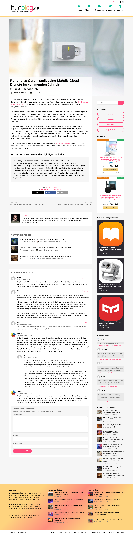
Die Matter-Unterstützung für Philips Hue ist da (113, 467)
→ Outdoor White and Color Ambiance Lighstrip (109, 359)
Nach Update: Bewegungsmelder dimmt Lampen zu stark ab (27, 204)
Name (15, 435)
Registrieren (110, 130)
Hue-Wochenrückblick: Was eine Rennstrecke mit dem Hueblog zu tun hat (68, 493)
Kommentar (17, 414)
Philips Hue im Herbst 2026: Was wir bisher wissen (68, 499)
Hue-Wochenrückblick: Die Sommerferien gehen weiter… (68, 506)
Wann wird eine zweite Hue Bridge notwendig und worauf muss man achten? (113, 460)
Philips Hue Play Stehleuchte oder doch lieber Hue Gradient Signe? (108, 493)
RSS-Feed (68, 532)
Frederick (48, 258)
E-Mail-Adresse (18, 443)
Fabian (34, 93)
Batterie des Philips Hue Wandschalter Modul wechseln (112, 411)
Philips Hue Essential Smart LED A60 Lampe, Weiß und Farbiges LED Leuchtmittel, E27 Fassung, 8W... (111, 159)
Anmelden (111, 125)
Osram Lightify (57, 189)
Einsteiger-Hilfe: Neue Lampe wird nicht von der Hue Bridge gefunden (113, 438)
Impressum (110, 532)
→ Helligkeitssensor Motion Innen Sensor (107, 372)
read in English (63, 242)
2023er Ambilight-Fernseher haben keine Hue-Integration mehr (113, 445)
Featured (48, 187)
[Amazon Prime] (110, 163)
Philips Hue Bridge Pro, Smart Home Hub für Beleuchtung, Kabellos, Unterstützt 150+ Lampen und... (111, 197)
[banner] (25, 8)
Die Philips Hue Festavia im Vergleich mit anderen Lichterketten (113, 474)
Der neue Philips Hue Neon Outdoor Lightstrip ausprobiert (107, 506)
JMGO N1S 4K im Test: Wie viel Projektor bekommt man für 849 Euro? (110, 286)
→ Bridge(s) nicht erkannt (103, 401)
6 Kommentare (45, 93)
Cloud (50, 189)
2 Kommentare (58, 258)
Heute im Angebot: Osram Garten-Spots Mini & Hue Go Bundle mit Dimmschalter (45, 248)
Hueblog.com (21, 517)
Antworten (86, 278)
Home (53, 532)
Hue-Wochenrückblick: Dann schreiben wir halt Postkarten (67, 519)
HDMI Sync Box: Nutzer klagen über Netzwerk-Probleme (75, 204)
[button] (38, 192)
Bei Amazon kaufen (111, 169)
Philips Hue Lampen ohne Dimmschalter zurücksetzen (111, 431)
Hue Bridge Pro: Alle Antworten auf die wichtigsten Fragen (113, 425)
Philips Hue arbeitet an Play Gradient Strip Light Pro (69, 512)
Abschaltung (44, 189)
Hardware (54, 187)
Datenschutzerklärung (80, 532)
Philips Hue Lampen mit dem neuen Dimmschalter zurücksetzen (113, 452)
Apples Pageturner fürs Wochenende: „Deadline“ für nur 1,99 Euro (110, 249)
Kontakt (111, 119)
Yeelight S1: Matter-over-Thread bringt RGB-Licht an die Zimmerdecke (110, 323)
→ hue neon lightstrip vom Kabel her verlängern (109, 345)
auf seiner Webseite (63, 143)
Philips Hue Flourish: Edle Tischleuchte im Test (107, 499)
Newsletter (111, 114)
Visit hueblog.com (113, 2)
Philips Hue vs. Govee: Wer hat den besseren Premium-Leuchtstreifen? (107, 513)
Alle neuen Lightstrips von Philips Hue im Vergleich (112, 418)
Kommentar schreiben (52, 250)
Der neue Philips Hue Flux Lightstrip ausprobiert (108, 519)
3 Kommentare (50, 242)
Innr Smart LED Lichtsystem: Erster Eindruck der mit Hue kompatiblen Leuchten (45, 256)
